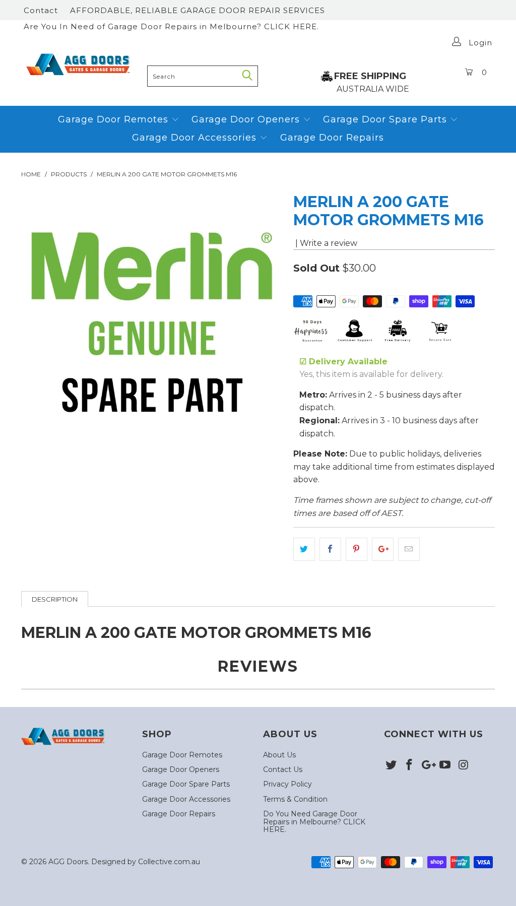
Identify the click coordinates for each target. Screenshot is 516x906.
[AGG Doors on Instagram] (463, 765)
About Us (279, 754)
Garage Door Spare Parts (386, 119)
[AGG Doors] (81, 64)
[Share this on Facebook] (330, 549)
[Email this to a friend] (409, 549)
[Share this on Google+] (383, 549)
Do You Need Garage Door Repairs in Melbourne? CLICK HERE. (314, 821)
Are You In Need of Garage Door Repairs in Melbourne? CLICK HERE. (171, 26)
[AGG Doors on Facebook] (409, 765)
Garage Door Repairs (332, 137)
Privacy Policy (287, 784)
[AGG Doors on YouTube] (445, 765)
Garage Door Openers (247, 119)
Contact (41, 10)
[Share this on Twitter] (304, 549)
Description (55, 599)
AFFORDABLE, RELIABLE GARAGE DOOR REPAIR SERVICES (197, 10)
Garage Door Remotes (114, 119)
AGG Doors (68, 861)
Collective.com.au (169, 861)
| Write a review (325, 243)
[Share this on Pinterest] (356, 549)
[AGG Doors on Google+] (427, 765)
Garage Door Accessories (194, 137)
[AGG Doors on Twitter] (391, 765)
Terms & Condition (295, 799)
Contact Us (282, 769)
